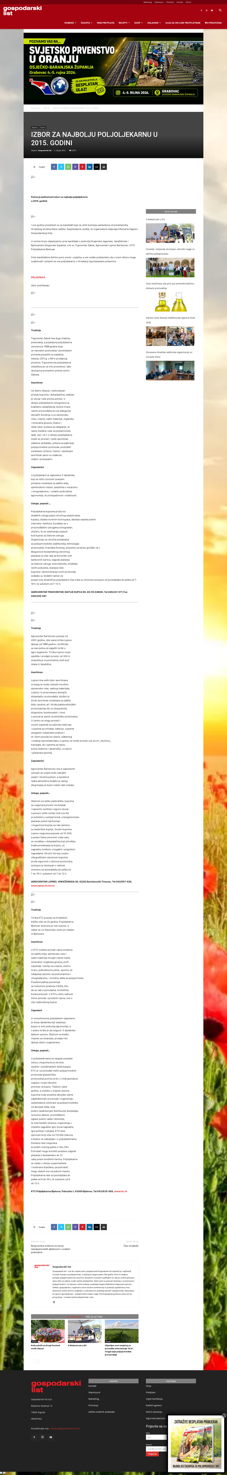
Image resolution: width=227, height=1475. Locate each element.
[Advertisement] (85, 1210)
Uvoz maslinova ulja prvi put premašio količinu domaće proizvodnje (170, 286)
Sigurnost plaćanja (155, 1418)
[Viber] (75, 167)
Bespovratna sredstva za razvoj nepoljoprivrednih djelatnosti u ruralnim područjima (50, 1249)
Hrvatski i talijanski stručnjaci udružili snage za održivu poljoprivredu (170, 251)
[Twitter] (61, 167)
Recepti (123, 22)
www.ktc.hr (120, 1191)
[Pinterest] (82, 167)
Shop (137, 22)
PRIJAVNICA (38, 277)
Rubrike (69, 22)
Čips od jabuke (131, 1245)
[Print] (104, 167)
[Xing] (55, 1302)
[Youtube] (212, 10)
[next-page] (38, 1361)
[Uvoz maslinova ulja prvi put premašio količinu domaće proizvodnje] (170, 302)
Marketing (148, 2)
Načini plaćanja (154, 1411)
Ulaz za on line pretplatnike (182, 22)
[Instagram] (206, 10)
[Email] (97, 167)
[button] (220, 10)
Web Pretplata (105, 22)
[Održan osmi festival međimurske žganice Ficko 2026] (170, 336)
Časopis (85, 22)
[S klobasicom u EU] (85, 1331)
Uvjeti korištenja (154, 1398)
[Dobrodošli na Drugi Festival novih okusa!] (48, 1331)
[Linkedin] (89, 167)
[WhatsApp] (68, 167)
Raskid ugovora (154, 1405)
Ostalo (42, 127)
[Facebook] (201, 10)
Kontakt (180, 2)
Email (149, 1444)
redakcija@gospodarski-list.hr (65, 1428)
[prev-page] (33, 1361)
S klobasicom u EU (77, 1345)
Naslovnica (35, 108)
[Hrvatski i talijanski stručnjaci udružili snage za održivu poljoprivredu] (170, 267)
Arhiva (188, 2)
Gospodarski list (45, 150)
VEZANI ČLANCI (74, 1317)
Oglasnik (152, 22)
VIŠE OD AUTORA (94, 1317)
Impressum (159, 2)
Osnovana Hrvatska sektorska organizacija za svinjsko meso (169, 354)
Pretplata (150, 1392)
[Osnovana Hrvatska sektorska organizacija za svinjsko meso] (170, 370)
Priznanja (170, 2)
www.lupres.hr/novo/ (43, 885)
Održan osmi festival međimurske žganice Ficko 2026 (170, 320)
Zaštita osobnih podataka (101, 1411)
